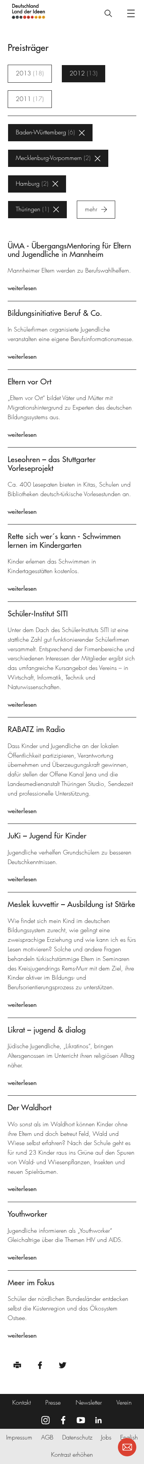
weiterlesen (22, 288)
